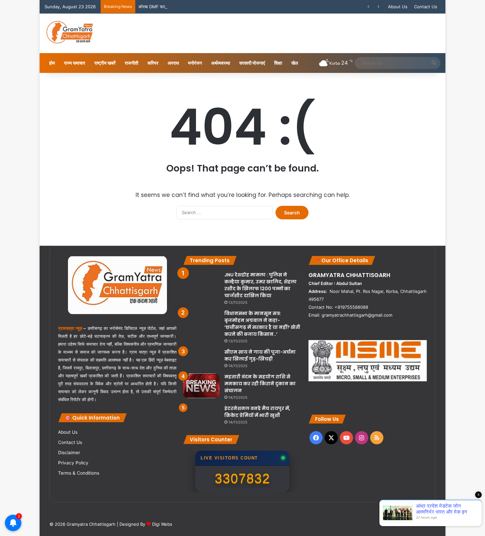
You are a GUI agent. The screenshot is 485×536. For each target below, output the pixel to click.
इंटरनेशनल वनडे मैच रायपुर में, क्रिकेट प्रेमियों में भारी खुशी (257, 412)
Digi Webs (162, 524)
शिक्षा (278, 63)
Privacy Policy (73, 462)
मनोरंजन (195, 63)
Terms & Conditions (78, 473)
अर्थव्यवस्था (220, 63)
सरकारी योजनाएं (252, 63)
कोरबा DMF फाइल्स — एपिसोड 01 (167, 6)
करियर (152, 63)
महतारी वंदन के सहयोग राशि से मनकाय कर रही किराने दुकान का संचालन (260, 383)
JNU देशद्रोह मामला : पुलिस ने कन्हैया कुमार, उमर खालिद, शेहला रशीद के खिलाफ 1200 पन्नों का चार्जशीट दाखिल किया (260, 285)
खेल (294, 63)
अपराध (173, 63)
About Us (397, 6)
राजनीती (131, 63)
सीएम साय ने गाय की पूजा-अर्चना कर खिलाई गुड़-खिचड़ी (260, 355)
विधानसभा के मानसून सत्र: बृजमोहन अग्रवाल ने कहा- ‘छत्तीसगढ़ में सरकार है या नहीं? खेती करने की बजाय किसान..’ (262, 323)
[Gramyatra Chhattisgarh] (70, 33)
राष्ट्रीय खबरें (104, 63)
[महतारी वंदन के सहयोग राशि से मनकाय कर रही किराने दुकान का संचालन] (201, 385)
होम (52, 63)
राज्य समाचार (74, 63)
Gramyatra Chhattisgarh (90, 524)
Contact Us (425, 6)
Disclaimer (69, 452)
